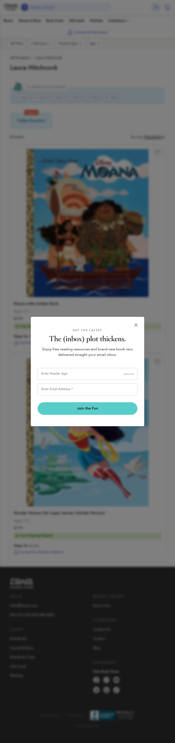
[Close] (136, 325)
